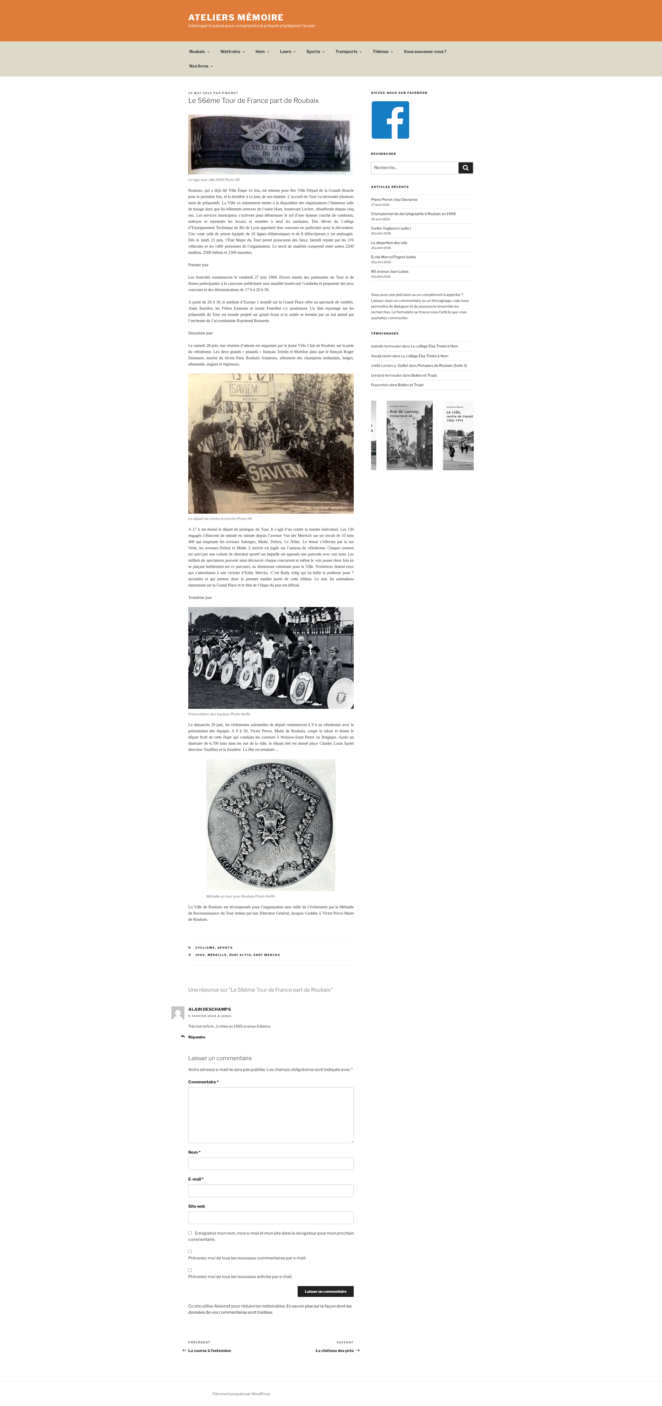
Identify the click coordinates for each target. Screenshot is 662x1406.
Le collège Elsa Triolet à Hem (434, 346)
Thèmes (380, 51)
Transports (346, 51)
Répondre (196, 1037)
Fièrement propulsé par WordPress (241, 1394)
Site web (196, 1206)
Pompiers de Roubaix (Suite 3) (442, 365)
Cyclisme (205, 947)
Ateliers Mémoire (236, 17)
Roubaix (197, 51)
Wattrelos (230, 51)
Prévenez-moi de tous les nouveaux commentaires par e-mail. (247, 1258)
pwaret (230, 93)
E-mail (196, 1179)
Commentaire (203, 1082)
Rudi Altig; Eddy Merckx (255, 955)
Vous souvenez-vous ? (425, 51)
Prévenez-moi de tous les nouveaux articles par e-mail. (240, 1276)
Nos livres (198, 66)
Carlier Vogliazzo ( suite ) (391, 228)
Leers (285, 51)
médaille (217, 955)
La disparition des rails (389, 242)
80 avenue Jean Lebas (390, 271)
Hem (260, 51)
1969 (200, 955)
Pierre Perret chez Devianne (394, 199)
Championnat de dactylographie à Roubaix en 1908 (413, 213)
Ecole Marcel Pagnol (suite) (393, 257)
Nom (194, 1152)
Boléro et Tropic (424, 375)
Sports (313, 51)
